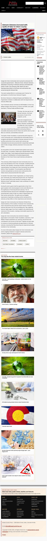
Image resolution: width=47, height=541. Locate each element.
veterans (13, 240)
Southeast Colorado (8, 244)
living (27, 244)
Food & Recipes (20, 511)
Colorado (19, 244)
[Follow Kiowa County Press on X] (38, 131)
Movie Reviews (20, 513)
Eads (18, 504)
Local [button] (7, 7)
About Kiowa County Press (37, 514)
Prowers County (20, 503)
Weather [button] (27, 7)
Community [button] (20, 7)
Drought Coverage (6, 514)
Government (34, 499)
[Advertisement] (17, 69)
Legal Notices (34, 506)
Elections (4, 504)
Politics (3, 503)
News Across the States (7, 501)
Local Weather (5, 516)
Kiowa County (20, 499)
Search (32, 511)
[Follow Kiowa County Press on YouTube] (42, 134)
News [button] (13, 7)
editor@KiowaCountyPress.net (13, 526)
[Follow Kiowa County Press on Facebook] (42, 131)
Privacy (33, 516)
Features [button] (42, 7)
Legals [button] (3, 10)
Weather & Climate (6, 513)
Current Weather (6, 511)
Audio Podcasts (20, 514)
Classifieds (35, 7)
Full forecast (39, 57)
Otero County (22, 240)
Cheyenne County (21, 501)
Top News (4, 499)
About (44, 10)
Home (2, 7)
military (5, 240)
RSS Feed (33, 513)
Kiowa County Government (37, 501)
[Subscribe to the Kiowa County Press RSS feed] (38, 134)
